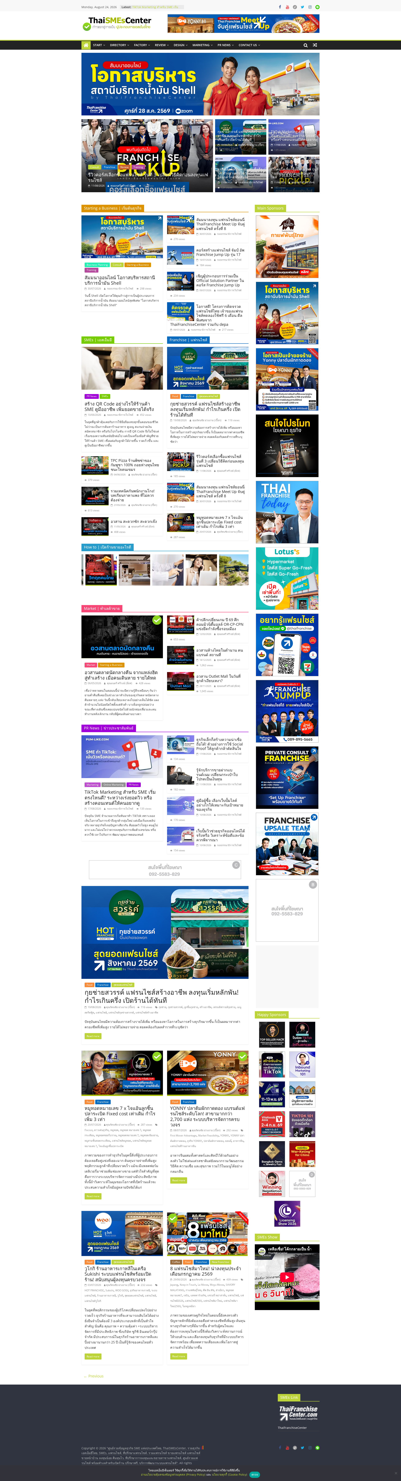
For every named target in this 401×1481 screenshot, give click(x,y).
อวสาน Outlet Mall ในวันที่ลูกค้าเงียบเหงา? (218, 678)
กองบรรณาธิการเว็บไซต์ (304, 144)
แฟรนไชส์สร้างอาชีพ (147, 1012)
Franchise (104, 167)
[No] (396, 1473)
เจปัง (186, 1295)
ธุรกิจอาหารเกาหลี (140, 1290)
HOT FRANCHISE (94, 1290)
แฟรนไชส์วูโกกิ (93, 1301)
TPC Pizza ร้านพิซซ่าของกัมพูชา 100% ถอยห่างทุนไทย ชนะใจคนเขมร (135, 465)
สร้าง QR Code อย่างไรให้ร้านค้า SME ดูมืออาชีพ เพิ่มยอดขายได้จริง (119, 406)
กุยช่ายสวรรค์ (175, 1007)
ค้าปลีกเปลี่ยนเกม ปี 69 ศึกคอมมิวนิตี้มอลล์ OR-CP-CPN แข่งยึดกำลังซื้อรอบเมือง (220, 624)
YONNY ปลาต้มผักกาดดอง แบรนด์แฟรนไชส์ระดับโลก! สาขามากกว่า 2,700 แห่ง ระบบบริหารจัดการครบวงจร (207, 1116)
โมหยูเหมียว (188, 1306)
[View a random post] (315, 45)
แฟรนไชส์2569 (193, 1301)
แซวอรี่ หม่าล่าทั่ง (216, 1295)
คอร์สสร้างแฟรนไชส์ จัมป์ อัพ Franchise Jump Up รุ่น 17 (220, 252)
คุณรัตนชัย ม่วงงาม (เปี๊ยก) (123, 185)
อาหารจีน (238, 1141)
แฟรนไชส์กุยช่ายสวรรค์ (121, 1012)
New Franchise (220, 1262)
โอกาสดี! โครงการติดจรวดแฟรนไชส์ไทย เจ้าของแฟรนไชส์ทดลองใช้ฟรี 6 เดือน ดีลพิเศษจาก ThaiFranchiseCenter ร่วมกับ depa (206, 315)
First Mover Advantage (183, 1135)
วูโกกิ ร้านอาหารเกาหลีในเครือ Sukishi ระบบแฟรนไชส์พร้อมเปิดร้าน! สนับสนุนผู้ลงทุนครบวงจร (118, 1274)
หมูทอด (114, 1130)
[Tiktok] (295, 7)
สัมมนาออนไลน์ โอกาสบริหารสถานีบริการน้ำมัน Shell (120, 280)
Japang (174, 1284)
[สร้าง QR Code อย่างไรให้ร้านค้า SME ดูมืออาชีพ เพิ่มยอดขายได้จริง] (122, 349)
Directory (118, 45)
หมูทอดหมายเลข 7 (128, 1135)
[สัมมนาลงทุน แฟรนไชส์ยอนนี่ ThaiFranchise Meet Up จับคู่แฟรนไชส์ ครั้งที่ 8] (180, 218)
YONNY (224, 1135)
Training (91, 270)
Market (91, 665)
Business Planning (97, 265)
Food (91, 167)
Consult (117, 265)
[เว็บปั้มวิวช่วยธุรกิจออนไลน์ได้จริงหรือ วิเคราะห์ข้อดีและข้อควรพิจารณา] (180, 829)
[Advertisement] (287, 976)
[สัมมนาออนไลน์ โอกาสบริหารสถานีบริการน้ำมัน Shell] (122, 218)
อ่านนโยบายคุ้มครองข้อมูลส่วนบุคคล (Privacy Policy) (173, 1474)
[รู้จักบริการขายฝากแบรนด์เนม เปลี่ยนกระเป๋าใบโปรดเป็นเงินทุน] (180, 768)
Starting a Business (138, 265)
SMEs (105, 396)
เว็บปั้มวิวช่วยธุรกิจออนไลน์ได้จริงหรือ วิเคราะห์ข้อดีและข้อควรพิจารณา (220, 835)
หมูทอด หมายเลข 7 (130, 1130)
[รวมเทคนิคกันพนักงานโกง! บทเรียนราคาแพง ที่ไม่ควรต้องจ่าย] (95, 489)
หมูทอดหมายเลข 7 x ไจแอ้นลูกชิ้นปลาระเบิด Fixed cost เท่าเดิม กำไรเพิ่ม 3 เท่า (219, 522)
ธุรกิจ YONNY (194, 1141)
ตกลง (254, 1474)
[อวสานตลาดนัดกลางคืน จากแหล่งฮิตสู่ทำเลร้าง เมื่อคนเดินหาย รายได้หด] (122, 618)
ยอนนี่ (228, 1141)
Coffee (176, 1262)
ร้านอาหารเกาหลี (106, 1295)
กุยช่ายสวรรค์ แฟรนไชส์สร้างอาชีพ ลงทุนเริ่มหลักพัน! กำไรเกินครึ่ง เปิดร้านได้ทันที (148, 177)
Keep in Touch (188, 1284)
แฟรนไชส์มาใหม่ (212, 1301)
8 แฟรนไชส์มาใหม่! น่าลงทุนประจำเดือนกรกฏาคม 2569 (205, 1271)
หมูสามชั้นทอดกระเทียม (97, 1140)
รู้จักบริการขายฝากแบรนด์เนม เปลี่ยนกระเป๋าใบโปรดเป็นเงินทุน (156, 9)
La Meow (203, 1284)
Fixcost (89, 1130)
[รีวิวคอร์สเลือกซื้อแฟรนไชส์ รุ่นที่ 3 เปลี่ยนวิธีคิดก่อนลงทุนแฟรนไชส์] (294, 159)
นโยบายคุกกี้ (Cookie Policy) (229, 1474)
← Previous (94, 1376)
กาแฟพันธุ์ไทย (193, 1290)
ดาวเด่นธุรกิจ (101, 1130)
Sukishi (109, 1290)
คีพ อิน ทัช (208, 1290)
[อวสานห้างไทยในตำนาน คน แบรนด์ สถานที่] (180, 648)
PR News (224, 45)
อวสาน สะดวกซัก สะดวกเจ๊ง (134, 521)
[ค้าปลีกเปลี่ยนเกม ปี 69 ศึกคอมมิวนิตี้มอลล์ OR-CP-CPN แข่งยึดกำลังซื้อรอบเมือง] (180, 618)
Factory (140, 45)
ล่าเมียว (220, 1290)
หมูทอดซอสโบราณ (106, 1135)
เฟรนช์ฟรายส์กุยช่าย (224, 1007)
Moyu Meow (217, 1284)
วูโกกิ (120, 1295)
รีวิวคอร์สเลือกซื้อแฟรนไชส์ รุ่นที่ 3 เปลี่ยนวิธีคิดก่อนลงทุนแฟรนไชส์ (295, 173)
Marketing (201, 45)
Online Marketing (114, 784)
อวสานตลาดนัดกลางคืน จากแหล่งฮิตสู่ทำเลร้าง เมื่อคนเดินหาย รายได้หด (121, 675)
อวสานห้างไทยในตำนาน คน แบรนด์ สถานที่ (219, 652)
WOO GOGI (121, 1290)
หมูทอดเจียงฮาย (149, 1135)
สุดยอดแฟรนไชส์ (124, 167)
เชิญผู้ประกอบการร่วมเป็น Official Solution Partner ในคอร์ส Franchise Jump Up (220, 280)
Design (179, 45)
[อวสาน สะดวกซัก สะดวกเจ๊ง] (95, 519)
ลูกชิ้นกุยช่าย (191, 1007)
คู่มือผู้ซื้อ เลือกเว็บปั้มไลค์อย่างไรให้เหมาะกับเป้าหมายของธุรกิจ (219, 805)
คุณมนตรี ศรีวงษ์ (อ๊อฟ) (303, 182)
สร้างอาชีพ (205, 1007)
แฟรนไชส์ (101, 1012)
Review (160, 45)
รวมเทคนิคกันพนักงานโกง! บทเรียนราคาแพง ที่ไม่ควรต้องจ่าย (133, 495)
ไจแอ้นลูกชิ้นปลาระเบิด (111, 1146)
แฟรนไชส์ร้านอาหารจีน (183, 1146)
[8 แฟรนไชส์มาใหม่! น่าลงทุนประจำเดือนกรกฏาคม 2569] (208, 1213)
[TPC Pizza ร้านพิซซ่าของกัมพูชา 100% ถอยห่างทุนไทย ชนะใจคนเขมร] (95, 458)
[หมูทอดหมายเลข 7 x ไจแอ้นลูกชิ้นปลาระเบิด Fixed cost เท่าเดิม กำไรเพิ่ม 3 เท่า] (180, 515)
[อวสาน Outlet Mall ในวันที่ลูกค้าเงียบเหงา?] (180, 674)
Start (97, 45)
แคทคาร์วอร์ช (198, 1295)
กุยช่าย (162, 1007)
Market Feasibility (208, 1135)
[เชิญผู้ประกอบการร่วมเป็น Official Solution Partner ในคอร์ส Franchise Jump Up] (180, 274)
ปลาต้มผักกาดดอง (213, 1141)
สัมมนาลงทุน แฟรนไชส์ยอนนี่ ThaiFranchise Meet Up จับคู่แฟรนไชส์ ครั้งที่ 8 (220, 224)
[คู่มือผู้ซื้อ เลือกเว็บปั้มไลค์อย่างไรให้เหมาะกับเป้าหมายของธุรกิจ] (180, 798)
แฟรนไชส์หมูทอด (121, 1140)
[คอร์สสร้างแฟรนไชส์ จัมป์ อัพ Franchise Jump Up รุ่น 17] (180, 248)
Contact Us (248, 45)
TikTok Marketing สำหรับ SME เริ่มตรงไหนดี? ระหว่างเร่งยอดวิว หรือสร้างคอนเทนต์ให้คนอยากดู (294, 135)
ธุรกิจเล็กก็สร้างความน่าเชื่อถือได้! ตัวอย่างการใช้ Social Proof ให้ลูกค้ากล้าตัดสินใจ (241, 173)
